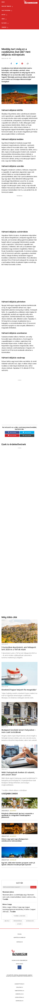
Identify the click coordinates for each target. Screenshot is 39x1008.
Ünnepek (4, 27)
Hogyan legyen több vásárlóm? (19, 960)
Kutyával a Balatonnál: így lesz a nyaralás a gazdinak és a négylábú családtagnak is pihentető (18, 815)
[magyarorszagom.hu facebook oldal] (19, 967)
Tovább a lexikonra (19, 916)
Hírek (3, 18)
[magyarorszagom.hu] (30, 2)
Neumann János (8, 892)
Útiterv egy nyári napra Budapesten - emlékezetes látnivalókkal (15, 840)
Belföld (7, 921)
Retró (3, 14)
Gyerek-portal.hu (19, 997)
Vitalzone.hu (19, 987)
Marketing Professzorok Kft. (24, 976)
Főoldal (20, 934)
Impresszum (19, 942)
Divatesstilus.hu (20, 994)
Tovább (5, 899)
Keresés (33, 887)
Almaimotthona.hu (19, 983)
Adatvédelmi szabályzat (19, 937)
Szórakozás (30, 921)
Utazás (19, 924)
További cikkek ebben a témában (14, 790)
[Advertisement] (19, 211)
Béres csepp (7, 904)
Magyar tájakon (6, 6)
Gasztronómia (6, 10)
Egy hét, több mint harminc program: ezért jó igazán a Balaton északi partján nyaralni (18, 864)
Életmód (4, 23)
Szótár (19, 883)
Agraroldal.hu (19, 1000)
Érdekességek (18, 921)
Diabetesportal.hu (19, 990)
